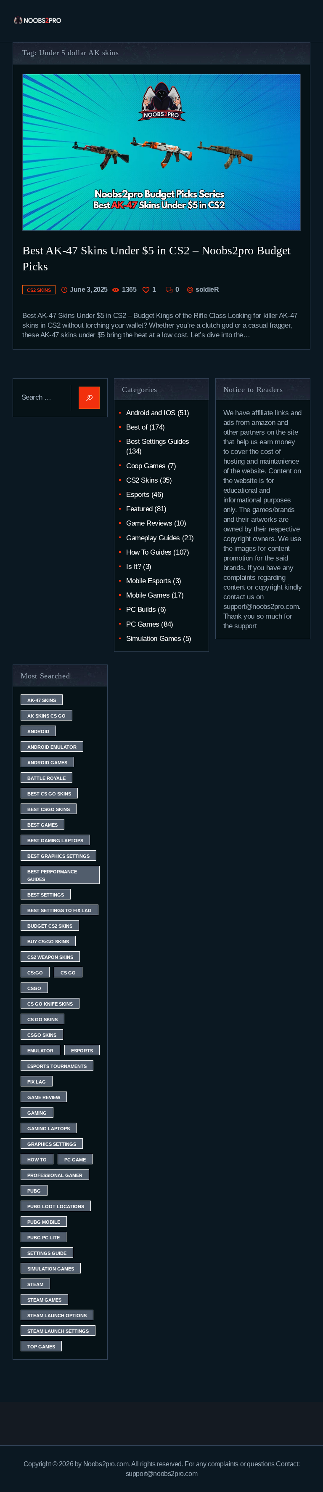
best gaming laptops (55, 840)
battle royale (46, 778)
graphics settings (51, 1144)
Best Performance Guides (52, 875)
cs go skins (42, 1019)
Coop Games (146, 466)
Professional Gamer (54, 1175)
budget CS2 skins (49, 926)
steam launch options (57, 1315)
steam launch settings (58, 1331)
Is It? (133, 567)
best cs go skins (49, 793)
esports (82, 1050)
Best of (136, 427)
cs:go (35, 972)
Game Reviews (149, 523)
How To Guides (149, 552)
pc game (75, 1159)
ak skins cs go (46, 715)
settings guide (46, 1253)
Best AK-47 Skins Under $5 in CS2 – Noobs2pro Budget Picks (156, 258)
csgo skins (41, 1035)
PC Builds (141, 610)
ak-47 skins (41, 700)
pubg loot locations (55, 1206)
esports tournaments (57, 1066)
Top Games (41, 1346)
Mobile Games (147, 595)
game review (43, 1097)
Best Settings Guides (157, 442)
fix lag (36, 1081)
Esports (137, 495)
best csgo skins (48, 809)
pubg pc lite (43, 1237)
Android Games (47, 762)
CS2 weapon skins (50, 957)
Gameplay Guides (153, 538)
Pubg (34, 1190)
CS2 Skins (39, 290)
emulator (40, 1050)
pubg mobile (43, 1222)
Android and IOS (150, 413)
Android (38, 731)
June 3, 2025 (88, 289)
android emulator (52, 747)
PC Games (142, 624)
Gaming (37, 1113)
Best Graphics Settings (58, 856)
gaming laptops (48, 1128)
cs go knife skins (50, 1003)
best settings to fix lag (59, 910)
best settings (45, 894)
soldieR (206, 289)
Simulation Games (153, 639)
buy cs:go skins (48, 941)
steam (35, 1284)
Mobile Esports (148, 581)
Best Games (42, 824)
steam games (44, 1299)
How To (37, 1159)
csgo (34, 988)
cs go (68, 972)
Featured (139, 509)
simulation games (50, 1268)
